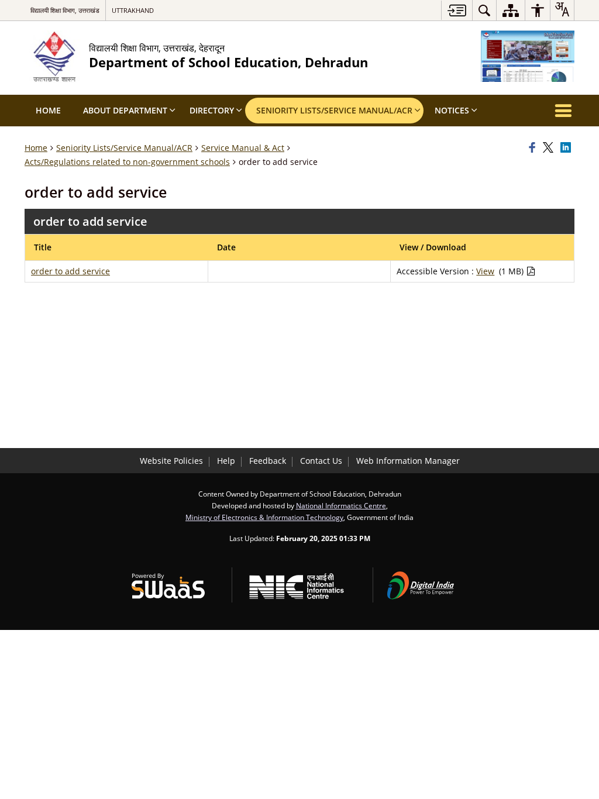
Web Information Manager (408, 460)
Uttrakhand (133, 10)
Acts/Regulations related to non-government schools (127, 161)
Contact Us (321, 460)
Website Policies (171, 460)
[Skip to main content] (456, 10)
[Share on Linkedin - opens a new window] (567, 148)
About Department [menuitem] (125, 110)
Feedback (267, 460)
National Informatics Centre (341, 505)
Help (226, 460)
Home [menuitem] (48, 110)
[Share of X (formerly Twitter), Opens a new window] (550, 148)
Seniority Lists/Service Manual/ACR (124, 147)
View (485, 271)
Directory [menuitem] (212, 110)
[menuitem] (484, 10)
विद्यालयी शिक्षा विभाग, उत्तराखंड (64, 10)
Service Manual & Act (242, 147)
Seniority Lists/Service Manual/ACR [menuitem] (334, 110)
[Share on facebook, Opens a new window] (534, 148)
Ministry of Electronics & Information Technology (264, 517)
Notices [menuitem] (452, 110)
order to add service (70, 271)
